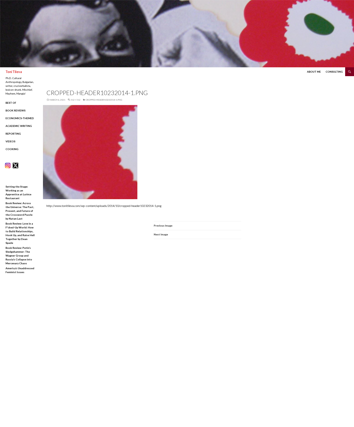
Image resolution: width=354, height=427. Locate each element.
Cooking (12, 149)
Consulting (334, 71)
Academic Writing (19, 125)
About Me (314, 71)
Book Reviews (15, 110)
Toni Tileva (14, 72)
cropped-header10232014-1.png (104, 99)
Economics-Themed (20, 118)
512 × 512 (75, 99)
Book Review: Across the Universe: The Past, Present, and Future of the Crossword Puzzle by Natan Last (20, 211)
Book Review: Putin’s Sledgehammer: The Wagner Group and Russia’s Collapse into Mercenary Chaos (19, 255)
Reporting (13, 133)
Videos (10, 141)
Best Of (11, 102)
